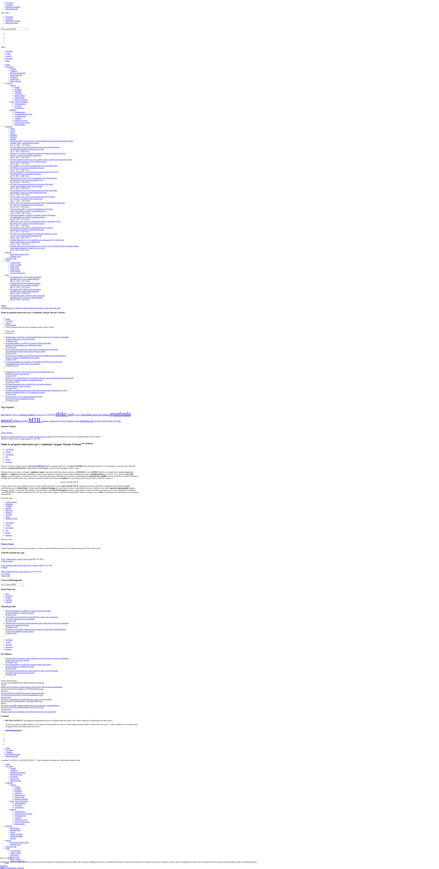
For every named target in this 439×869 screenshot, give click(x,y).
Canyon (15, 414)
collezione (9, 504)
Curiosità (18, 818)
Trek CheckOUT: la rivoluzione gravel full (25, 174)
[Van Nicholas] (6, 433)
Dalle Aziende (10, 325)
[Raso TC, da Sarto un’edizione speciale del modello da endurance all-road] (37, 153)
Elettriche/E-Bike (16, 836)
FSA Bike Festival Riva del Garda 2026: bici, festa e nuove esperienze (26, 699)
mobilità (24, 421)
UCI (115, 421)
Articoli (8, 323)
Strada (12, 129)
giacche (8, 508)
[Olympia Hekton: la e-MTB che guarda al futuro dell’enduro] (33, 215)
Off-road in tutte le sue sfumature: (28, 364)
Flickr (7, 61)
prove (59, 421)
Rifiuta (5, 866)
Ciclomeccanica (20, 816)
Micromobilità (20, 824)
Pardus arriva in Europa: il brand (23, 339)
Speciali (13, 139)
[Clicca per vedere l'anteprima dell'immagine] (26, 437)
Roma (64, 421)
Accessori (6, 574)
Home (7, 319)
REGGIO (9, 510)
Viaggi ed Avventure (22, 822)
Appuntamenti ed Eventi (23, 814)
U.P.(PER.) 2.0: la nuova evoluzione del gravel (27, 168)
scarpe (77, 421)
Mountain (13, 135)
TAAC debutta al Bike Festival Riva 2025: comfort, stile (21, 565)
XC (119, 421)
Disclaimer (14, 777)
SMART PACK (11, 519)
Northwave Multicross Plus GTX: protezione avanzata (25, 392)
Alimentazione (20, 812)
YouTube (8, 645)
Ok (1, 866)
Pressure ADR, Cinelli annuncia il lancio (24, 143)
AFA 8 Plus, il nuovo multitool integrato (19, 399)
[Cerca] (23, 585)
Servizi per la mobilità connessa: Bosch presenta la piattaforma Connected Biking (30, 706)
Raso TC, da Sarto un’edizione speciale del (25, 155)
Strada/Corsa (14, 828)
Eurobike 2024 (15, 845)
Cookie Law (14, 779)
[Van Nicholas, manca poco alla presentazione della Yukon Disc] (33, 190)
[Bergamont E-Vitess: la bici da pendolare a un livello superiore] (33, 178)
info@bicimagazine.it (13, 730)
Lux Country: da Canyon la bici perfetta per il (26, 199)
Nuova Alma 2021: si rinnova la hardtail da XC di (28, 211)
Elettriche (13, 137)
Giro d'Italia (103, 414)
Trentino (109, 421)
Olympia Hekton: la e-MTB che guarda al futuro (27, 217)
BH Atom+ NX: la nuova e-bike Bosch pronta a (27, 223)
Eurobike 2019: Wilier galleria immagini (24, 291)
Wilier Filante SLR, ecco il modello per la (25, 242)
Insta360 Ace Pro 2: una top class (17, 374)
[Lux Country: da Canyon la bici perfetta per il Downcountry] (32, 197)
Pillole (5, 567)
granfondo (120, 414)
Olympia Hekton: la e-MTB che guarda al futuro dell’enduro (23, 693)
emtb (71, 414)
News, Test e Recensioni (19, 801)
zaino (7, 516)
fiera (94, 414)
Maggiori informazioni (8, 868)
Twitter (8, 54)
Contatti (13, 768)
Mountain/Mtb (15, 830)
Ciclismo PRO (15, 851)
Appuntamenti (10, 351)
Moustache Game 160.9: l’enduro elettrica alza (27, 230)
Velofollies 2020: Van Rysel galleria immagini (26, 298)
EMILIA (8, 512)
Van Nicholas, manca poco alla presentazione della (28, 193)
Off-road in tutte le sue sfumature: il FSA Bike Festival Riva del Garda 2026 (28, 712)
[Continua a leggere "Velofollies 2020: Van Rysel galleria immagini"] (27, 296)
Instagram (9, 58)
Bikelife (13, 809)
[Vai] (27, 29)
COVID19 (51, 414)
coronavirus (41, 415)
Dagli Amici (14, 855)
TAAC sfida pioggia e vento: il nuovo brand (17, 559)
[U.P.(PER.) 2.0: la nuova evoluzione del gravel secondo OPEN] (34, 166)
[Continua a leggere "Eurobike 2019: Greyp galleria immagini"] (25, 277)
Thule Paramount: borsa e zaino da (18, 386)
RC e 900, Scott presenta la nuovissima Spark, (26, 205)
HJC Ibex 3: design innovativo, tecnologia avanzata (24, 380)
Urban (12, 133)
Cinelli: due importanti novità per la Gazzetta (26, 186)
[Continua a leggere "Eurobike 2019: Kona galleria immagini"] (25, 283)
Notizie (8, 339)
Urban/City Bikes (16, 834)
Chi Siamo (9, 3)
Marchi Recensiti (11, 9)
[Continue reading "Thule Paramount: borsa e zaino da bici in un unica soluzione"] (28, 384)
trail (104, 421)
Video (7, 849)
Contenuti (9, 783)
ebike (62, 413)
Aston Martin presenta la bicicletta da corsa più (27, 149)
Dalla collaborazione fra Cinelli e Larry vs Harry (27, 248)
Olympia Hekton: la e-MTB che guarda (27, 345)
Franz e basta (25, 439)
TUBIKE (8, 506)
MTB (35, 420)
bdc (3, 414)
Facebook (9, 51)
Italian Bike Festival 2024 (19, 842)
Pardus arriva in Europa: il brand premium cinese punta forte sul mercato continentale (31, 687)
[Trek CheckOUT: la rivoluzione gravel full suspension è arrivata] (34, 172)
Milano (17, 421)
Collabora (9, 5)
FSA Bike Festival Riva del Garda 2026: (31, 351)
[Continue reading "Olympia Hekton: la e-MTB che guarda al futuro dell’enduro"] (28, 343)
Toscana (98, 421)
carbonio (23, 414)
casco (32, 414)
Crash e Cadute (15, 853)
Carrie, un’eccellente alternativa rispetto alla (25, 236)
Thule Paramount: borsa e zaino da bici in (16, 572)
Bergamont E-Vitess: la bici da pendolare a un (26, 180)
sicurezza (85, 420)
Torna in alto (5, 576)
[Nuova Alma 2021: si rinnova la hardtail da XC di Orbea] (31, 209)
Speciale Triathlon (21, 799)
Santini (70, 421)
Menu (3, 306)
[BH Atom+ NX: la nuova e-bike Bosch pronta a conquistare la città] (35, 221)
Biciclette (8, 826)
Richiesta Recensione (17, 772)
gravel (7, 420)
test (92, 420)
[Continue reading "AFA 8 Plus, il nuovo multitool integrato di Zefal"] (23, 397)
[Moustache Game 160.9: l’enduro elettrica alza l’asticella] (31, 228)
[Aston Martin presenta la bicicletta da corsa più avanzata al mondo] (35, 147)
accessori (8, 514)
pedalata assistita (49, 421)
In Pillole (18, 789)
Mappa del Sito (15, 781)
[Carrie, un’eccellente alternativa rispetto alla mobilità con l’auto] (33, 234)
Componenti (19, 807)
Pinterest (8, 649)
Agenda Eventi (10, 847)
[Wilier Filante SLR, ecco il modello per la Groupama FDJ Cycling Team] (37, 240)
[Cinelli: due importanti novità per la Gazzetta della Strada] (31, 184)
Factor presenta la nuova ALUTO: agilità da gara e (28, 162)
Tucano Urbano (11, 502)
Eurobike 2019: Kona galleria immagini (24, 285)
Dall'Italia (18, 791)
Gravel (12, 131)
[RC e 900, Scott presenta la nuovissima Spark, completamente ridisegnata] (37, 203)
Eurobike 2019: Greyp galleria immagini (24, 279)
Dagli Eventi (14, 857)
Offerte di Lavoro (21, 820)
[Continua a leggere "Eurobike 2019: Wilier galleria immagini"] (25, 289)
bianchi (8, 414)
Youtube (8, 56)
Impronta (20, 868)
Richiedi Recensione (12, 7)
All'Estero (18, 793)
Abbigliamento (20, 803)
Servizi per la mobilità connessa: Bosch (25, 358)
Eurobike (86, 414)
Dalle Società (19, 797)
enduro (78, 415)
